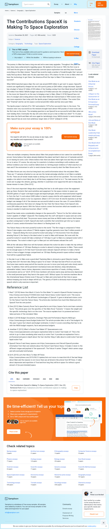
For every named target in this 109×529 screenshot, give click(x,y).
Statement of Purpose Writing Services (68, 515)
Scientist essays (12, 467)
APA (11, 379)
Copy (76, 388)
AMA (57, 379)
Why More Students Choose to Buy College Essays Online (77, 6)
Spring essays (11, 451)
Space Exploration (30, 10)
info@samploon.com (12, 512)
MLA (17, 379)
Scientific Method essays (87, 467)
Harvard (26, 379)
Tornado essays (36, 483)
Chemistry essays (84, 483)
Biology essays (59, 459)
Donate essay (67, 508)
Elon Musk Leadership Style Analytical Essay (94, 132)
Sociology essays (60, 483)
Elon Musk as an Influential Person (94, 83)
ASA (44, 379)
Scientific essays (36, 467)
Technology (28, 44)
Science (13, 10)
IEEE (50, 379)
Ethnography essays (61, 451)
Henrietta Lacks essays (62, 475)
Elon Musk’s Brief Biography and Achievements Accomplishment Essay (94, 148)
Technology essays (13, 483)
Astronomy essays (37, 475)
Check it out (94, 514)
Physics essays (12, 459)
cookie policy (91, 526)
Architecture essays (38, 451)
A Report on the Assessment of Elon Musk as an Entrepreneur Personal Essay (93, 99)
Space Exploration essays (15, 475)
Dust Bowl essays (84, 459)
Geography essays (84, 475)
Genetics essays (60, 467)
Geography (20, 10)
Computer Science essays (87, 451)
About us (67, 6)
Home (7, 10)
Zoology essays (36, 459)
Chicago (36, 379)
